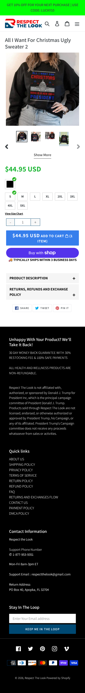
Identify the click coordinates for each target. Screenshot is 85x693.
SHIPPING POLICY (22, 464)
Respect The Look (35, 678)
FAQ (12, 491)
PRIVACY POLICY (21, 470)
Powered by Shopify (58, 678)
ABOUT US (16, 459)
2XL (60, 196)
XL (47, 196)
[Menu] (77, 23)
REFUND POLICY (21, 486)
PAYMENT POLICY (21, 508)
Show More (42, 155)
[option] (22, 136)
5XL (22, 205)
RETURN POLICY (21, 480)
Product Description (42, 278)
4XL (10, 205)
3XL (72, 196)
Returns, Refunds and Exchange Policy (42, 292)
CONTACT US (18, 502)
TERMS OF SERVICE (23, 475)
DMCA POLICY (19, 513)
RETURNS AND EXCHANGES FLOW (33, 497)
